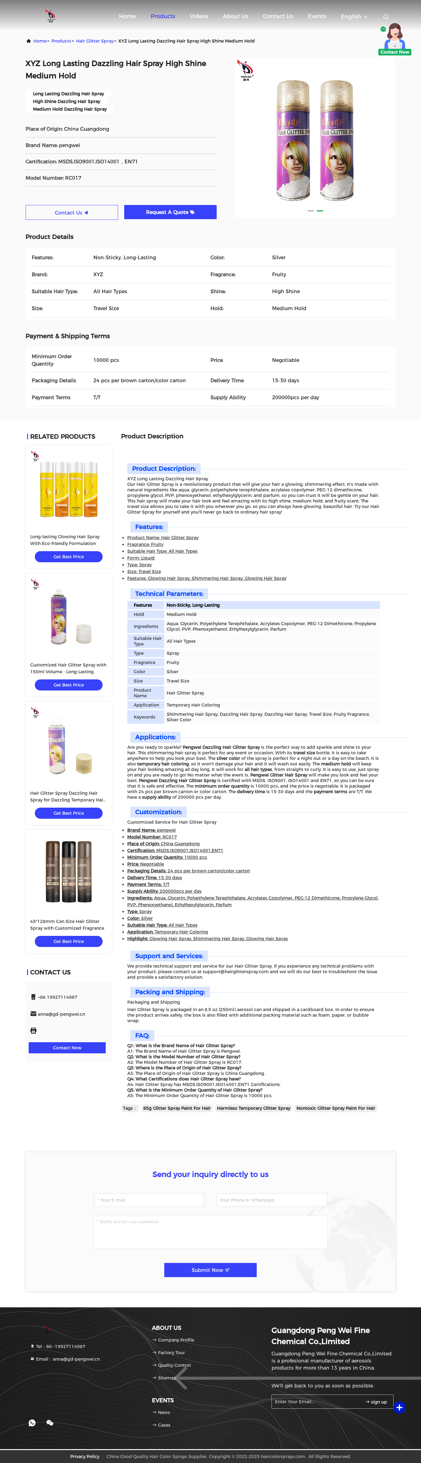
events (317, 16)
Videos (199, 16)
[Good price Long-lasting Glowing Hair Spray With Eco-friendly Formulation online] (68, 488)
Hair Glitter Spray (94, 41)
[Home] (50, 15)
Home (127, 16)
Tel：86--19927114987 (60, 1346)
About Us (235, 16)
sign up (378, 1402)
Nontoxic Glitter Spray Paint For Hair (335, 1108)
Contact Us (278, 16)
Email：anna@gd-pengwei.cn (67, 1359)
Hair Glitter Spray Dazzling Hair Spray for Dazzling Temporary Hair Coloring (67, 799)
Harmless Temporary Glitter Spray (253, 1108)
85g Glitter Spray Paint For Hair (177, 1108)
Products (163, 16)
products (61, 41)
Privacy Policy (84, 1456)
